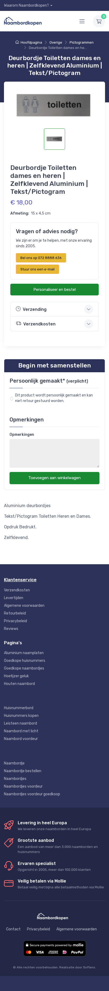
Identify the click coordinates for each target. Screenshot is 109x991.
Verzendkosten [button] (39, 324)
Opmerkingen (22, 434)
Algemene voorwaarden (24, 605)
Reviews (11, 628)
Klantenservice (20, 579)
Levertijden (13, 598)
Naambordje (14, 763)
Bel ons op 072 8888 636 (41, 258)
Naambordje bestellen (22, 771)
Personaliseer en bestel (54, 289)
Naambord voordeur (21, 739)
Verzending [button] (35, 309)
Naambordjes (15, 778)
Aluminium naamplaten (24, 653)
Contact (13, 929)
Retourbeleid (15, 613)
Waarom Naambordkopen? (26, 5)
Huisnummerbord (18, 708)
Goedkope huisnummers (24, 660)
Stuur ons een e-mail (37, 269)
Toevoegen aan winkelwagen (54, 477)
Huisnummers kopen (21, 715)
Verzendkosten (17, 590)
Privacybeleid (15, 621)
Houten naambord (19, 683)
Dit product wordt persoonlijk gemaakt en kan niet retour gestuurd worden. (54, 398)
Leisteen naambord (20, 723)
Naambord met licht (21, 731)
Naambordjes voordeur (23, 786)
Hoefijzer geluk (16, 676)
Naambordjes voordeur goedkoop (32, 794)
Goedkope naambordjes (24, 668)
